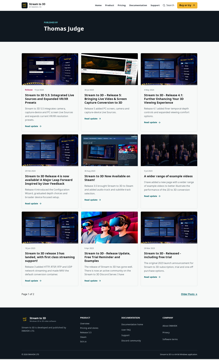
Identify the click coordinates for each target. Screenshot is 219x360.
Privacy (166, 332)
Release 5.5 (85, 332)
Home (98, 5)
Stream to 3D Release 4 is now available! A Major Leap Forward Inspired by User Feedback (49, 180)
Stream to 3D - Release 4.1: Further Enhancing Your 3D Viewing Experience (164, 99)
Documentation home (132, 324)
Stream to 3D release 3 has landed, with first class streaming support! (50, 257)
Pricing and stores (89, 328)
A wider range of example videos (168, 176)
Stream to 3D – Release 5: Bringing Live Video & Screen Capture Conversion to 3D (105, 99)
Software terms (170, 339)
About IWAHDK (170, 325)
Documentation (138, 5)
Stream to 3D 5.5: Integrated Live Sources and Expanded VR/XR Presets (49, 99)
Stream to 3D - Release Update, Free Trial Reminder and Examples (107, 257)
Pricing (122, 5)
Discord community (131, 340)
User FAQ (126, 329)
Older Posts (189, 294)
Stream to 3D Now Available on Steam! (107, 178)
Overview (84, 323)
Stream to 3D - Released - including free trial (162, 255)
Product (109, 5)
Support (155, 5)
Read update (31, 126)
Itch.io (83, 341)
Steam (83, 337)
